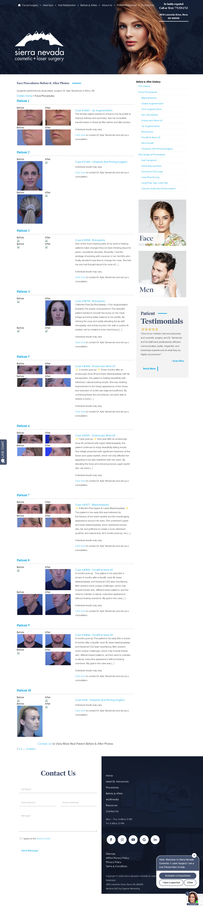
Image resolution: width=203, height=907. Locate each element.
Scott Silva (178, 361)
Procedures (112, 787)
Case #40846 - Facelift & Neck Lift (94, 634)
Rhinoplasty (147, 131)
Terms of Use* (44, 838)
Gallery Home (24, 95)
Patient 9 (23, 625)
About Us (107, 5)
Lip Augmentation (150, 126)
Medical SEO (112, 888)
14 (27, 748)
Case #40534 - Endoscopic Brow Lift (95, 366)
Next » (32, 748)
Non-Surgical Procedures (152, 154)
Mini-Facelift (147, 143)
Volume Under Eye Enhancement (158, 188)
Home (109, 775)
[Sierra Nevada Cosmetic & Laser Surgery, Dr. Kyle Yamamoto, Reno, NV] (39, 45)
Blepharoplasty (149, 98)
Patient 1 (23, 101)
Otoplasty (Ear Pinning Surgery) (157, 148)
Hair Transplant (149, 160)
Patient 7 (23, 495)
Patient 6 (23, 426)
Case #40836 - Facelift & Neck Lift (94, 569)
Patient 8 (23, 560)
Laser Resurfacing (150, 177)
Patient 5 (23, 357)
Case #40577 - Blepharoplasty (92, 504)
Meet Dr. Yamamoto (117, 781)
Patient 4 (23, 292)
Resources (111, 805)
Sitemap (110, 853)
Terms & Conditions (116, 866)
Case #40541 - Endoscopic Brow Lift (95, 435)
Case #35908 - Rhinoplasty (90, 240)
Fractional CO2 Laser (152, 171)
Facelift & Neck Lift (150, 137)
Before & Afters (89, 5)
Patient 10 (24, 690)
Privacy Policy (113, 862)
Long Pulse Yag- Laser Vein (154, 183)
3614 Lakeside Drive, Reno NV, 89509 (124, 884)
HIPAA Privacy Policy (117, 857)
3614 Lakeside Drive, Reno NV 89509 (173, 16)
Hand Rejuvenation (151, 166)
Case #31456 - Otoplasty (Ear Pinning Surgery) (101, 161)
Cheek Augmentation (152, 103)
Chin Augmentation (151, 109)
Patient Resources (127, 5)
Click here (80, 135)
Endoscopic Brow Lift (151, 120)
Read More (149, 368)
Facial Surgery (30, 5)
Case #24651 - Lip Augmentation (93, 110)
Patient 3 (23, 231)
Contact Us (147, 5)
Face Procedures (148, 92)
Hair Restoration (67, 5)
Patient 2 (23, 152)
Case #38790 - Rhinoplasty (90, 301)
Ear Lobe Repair (149, 115)
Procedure (144, 86)
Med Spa (48, 5)
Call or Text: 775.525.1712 (173, 8)
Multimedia (112, 799)
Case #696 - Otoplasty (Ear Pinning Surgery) (100, 699)
